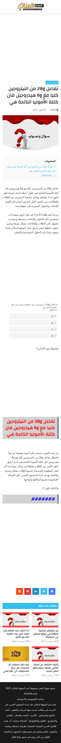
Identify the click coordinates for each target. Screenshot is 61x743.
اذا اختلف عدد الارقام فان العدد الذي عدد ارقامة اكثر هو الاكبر (16, 633)
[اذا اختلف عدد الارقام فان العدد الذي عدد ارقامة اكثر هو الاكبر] (16, 619)
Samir (53, 109)
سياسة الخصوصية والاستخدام (30, 699)
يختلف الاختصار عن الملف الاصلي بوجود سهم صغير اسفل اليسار (45, 667)
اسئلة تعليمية (52, 82)
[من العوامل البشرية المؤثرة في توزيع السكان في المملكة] (45, 619)
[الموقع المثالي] (30, 6)
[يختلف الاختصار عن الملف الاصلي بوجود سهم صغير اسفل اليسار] (45, 653)
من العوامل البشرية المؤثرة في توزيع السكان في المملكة (45, 633)
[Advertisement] (30, 46)
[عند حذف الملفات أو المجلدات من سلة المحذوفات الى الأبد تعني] (16, 653)
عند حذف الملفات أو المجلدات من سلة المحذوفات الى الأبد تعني (16, 667)
